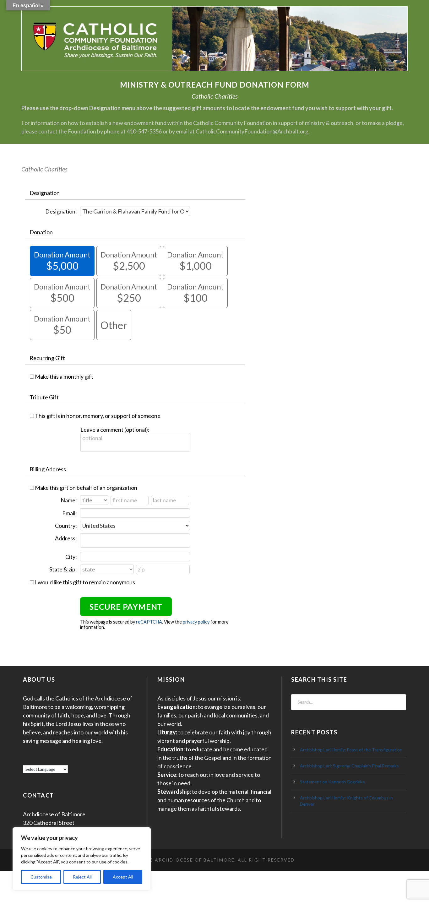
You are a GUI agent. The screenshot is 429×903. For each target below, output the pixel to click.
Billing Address (48, 469)
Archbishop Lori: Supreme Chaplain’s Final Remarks (349, 765)
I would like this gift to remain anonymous (85, 582)
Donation (41, 232)
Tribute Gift (44, 397)
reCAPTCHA (149, 622)
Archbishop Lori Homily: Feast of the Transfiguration (351, 749)
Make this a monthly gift (64, 376)
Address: (66, 538)
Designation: (61, 211)
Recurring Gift (47, 357)
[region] (82, 858)
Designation (45, 192)
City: (71, 556)
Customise (41, 876)
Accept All (123, 876)
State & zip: (63, 569)
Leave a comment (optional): (114, 429)
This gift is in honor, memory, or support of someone (97, 415)
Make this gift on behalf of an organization (86, 487)
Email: (69, 513)
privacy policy (196, 622)
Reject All (82, 876)
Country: (66, 525)
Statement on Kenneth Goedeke (332, 781)
